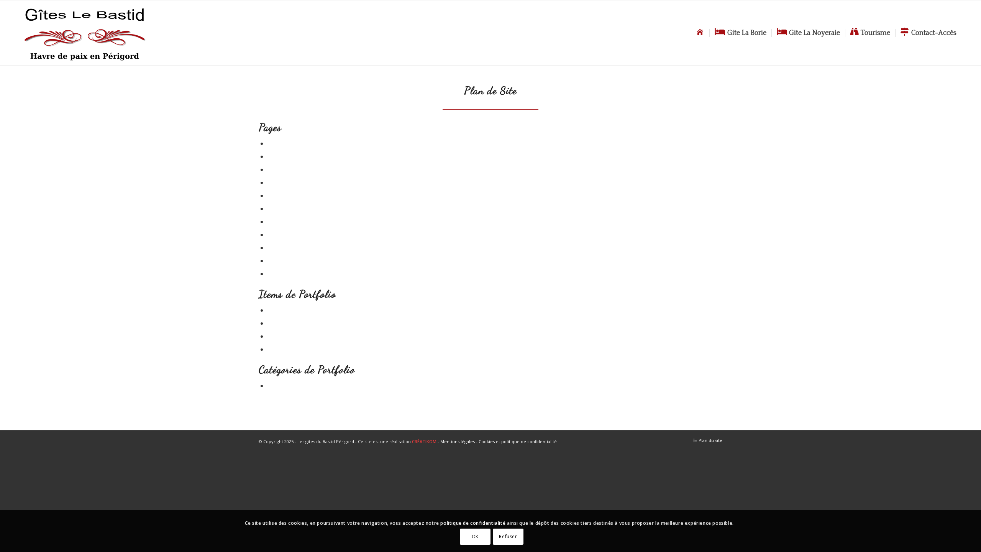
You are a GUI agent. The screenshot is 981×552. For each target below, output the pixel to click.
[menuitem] (700, 33)
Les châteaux (287, 221)
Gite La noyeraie (292, 195)
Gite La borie (287, 182)
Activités (280, 156)
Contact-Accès (289, 169)
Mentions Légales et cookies (310, 247)
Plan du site (285, 260)
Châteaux (282, 336)
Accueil (279, 143)
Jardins (278, 323)
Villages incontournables (305, 273)
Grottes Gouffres (293, 208)
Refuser (508, 536)
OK (475, 536)
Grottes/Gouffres (293, 349)
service (278, 385)
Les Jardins (284, 234)
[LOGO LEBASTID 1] (85, 33)
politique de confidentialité (472, 523)
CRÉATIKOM (424, 441)
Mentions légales (457, 441)
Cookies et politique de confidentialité (518, 441)
